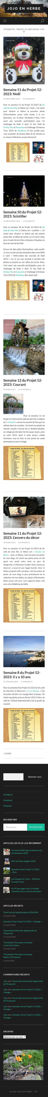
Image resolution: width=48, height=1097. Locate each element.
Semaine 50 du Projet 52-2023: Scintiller (22, 214)
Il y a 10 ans (32, 691)
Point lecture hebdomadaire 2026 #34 (20, 912)
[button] (17, 152)
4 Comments (27, 682)
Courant (11, 422)
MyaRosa (22, 130)
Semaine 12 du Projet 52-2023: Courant (22, 382)
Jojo (5, 981)
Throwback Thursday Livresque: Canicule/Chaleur (18, 943)
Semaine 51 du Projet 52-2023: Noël (22, 92)
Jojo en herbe (24, 8)
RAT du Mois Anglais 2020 (23, 861)
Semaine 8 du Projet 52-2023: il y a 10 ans (21, 674)
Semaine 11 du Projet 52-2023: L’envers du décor (22, 535)
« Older (7, 753)
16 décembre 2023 (11, 221)
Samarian (20, 127)
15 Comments (24, 389)
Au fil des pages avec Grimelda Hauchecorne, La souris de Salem (26, 890)
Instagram (8, 794)
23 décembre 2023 (11, 99)
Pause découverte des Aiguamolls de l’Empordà (20, 932)
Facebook (7, 800)
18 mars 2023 (9, 542)
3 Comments (29, 221)
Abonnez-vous (34, 776)
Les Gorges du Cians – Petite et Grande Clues (25, 880)
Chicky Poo (8, 127)
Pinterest (7, 805)
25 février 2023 (10, 682)
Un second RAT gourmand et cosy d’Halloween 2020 (26, 851)
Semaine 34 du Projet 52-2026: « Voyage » (22, 921)
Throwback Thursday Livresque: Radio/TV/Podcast (18, 955)
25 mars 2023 (9, 389)
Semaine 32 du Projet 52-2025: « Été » (25, 870)
